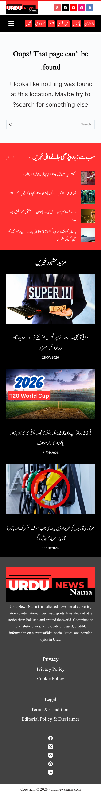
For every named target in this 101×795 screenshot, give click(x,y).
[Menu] (11, 23)
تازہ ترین (89, 24)
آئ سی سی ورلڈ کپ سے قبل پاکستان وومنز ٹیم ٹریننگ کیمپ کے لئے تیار (42, 193)
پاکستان (77, 24)
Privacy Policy (51, 669)
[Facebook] (89, 7)
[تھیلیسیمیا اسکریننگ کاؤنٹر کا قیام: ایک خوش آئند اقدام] (88, 178)
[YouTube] (73, 7)
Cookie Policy (50, 679)
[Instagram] (81, 7)
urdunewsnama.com (66, 789)
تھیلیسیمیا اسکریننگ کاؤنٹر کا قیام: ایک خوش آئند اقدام (49, 174)
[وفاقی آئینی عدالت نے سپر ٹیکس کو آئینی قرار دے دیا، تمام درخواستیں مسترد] (50, 299)
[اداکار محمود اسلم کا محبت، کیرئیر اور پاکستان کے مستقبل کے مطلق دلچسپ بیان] (88, 216)
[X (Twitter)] (65, 7)
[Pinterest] (57, 7)
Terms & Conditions (50, 710)
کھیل (28, 24)
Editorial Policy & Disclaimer (50, 719)
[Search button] (11, 124)
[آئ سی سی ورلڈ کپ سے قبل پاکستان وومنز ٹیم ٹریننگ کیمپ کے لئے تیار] (88, 197)
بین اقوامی (63, 24)
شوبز (51, 24)
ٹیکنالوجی (40, 24)
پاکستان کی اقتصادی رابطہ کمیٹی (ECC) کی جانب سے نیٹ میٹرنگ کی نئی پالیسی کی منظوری (42, 235)
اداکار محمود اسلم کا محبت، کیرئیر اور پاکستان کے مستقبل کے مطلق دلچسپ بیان (42, 216)
